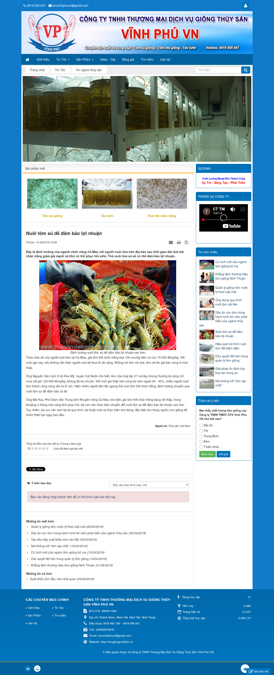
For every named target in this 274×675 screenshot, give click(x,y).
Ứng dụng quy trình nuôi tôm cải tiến (228, 302)
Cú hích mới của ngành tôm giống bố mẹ (58, 552)
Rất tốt (208, 425)
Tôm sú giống (52, 216)
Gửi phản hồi (260, 671)
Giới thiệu (34, 608)
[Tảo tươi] (107, 194)
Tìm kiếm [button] (147, 59)
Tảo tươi (107, 216)
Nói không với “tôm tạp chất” (50, 546)
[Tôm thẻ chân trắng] (162, 194)
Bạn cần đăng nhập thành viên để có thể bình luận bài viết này (73, 497)
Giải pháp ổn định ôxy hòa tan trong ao (230, 370)
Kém (207, 441)
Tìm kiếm (60, 615)
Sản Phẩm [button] (83, 59)
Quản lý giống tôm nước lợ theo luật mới (58, 526)
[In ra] (179, 242)
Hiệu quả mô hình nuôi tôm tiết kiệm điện (230, 346)
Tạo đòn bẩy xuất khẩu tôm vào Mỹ (55, 539)
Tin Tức (59, 608)
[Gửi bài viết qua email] (171, 242)
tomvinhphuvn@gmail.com (70, 5)
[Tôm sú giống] (52, 194)
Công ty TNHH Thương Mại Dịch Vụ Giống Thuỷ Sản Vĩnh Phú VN (172, 652)
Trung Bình (211, 436)
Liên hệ (32, 623)
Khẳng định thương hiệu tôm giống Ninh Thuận (63, 565)
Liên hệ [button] (165, 59)
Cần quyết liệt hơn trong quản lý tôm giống (60, 559)
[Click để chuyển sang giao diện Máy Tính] (37, 668)
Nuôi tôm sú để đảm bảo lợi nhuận (229, 333)
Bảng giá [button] (128, 59)
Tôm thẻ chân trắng (162, 216)
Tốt (206, 430)
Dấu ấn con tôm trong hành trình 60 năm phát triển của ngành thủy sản (79, 533)
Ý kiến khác (211, 447)
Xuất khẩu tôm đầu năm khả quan (53, 579)
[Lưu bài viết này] (187, 242)
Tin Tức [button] (61, 59)
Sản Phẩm (34, 615)
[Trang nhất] (27, 59)
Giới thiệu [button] (43, 59)
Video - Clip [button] (108, 59)
